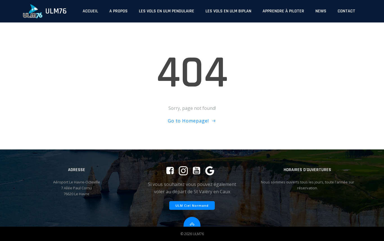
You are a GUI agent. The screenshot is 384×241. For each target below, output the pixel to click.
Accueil (90, 11)
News (320, 11)
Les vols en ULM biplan (228, 11)
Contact (346, 11)
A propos (118, 11)
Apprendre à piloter (283, 11)
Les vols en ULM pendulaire (166, 11)
